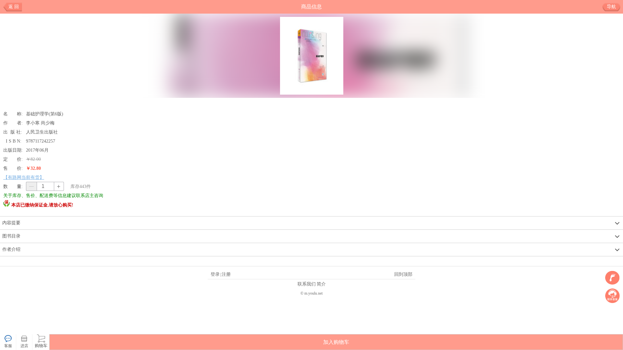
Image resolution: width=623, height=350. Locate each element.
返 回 (13, 6)
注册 (226, 274)
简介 (321, 283)
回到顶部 (403, 274)
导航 (611, 6)
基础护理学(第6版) (44, 113)
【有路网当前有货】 (23, 177)
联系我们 (307, 283)
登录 (215, 274)
